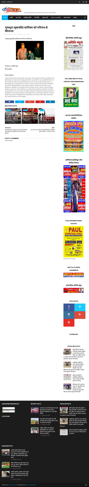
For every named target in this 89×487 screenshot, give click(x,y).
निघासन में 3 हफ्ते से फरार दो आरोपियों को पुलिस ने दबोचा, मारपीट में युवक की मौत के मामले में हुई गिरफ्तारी (74, 388)
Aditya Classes (56, 17)
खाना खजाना (67, 17)
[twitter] (83, 2)
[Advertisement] (30, 183)
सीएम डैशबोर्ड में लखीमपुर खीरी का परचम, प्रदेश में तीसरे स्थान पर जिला (78, 378)
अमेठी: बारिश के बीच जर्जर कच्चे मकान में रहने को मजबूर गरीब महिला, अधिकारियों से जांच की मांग (20, 474)
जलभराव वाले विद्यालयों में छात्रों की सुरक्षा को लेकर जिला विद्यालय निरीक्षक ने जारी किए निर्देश (49, 410)
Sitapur (28, 34)
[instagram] (86, 2)
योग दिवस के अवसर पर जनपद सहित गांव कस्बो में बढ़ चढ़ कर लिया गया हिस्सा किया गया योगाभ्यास (13, 116)
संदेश (5, 408)
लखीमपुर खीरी (27, 17)
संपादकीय (36, 17)
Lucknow (23, 34)
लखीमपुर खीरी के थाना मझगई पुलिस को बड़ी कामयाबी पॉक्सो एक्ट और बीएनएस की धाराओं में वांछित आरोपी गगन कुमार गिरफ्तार (73, 367)
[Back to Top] (86, 485)
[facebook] (79, 2)
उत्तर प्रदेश (18, 17)
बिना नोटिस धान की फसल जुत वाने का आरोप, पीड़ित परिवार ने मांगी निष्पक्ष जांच (20, 464)
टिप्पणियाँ (6, 411)
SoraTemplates (12, 485)
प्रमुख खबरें (45, 17)
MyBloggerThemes (31, 485)
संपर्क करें (4, 2)
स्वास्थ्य (75, 17)
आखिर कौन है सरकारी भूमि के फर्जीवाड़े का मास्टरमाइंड (46, 118)
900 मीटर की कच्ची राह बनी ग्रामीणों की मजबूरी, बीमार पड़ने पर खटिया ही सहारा (49, 420)
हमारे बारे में (9, 2)
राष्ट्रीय (11, 17)
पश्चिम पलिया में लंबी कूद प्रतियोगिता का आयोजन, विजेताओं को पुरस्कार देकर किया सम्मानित (47, 430)
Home (5, 17)
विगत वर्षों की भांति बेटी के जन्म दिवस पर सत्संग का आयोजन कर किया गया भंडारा (30, 117)
